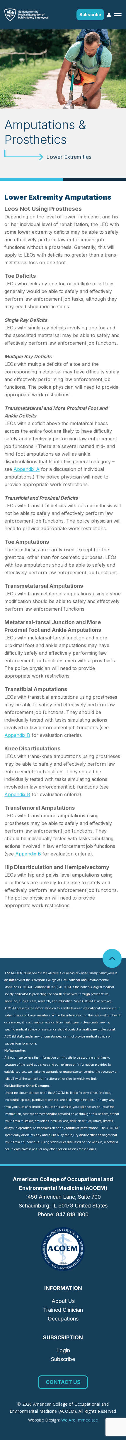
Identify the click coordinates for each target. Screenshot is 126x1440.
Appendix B (17, 735)
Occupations (63, 1319)
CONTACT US (63, 1382)
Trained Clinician (63, 1310)
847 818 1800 (72, 1214)
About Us (63, 1301)
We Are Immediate (79, 1420)
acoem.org (104, 1001)
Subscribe (90, 14)
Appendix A (26, 469)
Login (63, 1350)
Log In (109, 15)
